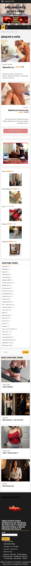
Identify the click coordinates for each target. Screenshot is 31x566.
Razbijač (4, 326)
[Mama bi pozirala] (15, 470)
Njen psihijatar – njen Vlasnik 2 (12, 420)
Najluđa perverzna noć (18, 111)
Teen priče (5, 334)
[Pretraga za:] (12, 352)
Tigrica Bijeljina (7, 387)
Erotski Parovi (6, 296)
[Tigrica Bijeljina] (15, 371)
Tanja (8, 206)
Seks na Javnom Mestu (8, 329)
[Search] (29, 27)
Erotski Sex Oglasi (8, 541)
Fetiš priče (4, 64)
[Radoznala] (15, 250)
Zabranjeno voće (6, 342)
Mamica (9, 224)
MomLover (5, 321)
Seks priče (10, 64)
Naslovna (6, 554)
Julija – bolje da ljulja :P (10, 453)
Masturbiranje (5, 315)
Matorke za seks (8, 551)
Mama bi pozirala (8, 486)
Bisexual (4, 272)
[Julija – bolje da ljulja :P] (15, 437)
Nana (7, 171)
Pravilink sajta (8, 558)
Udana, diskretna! (11, 189)
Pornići (4, 323)
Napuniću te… (13, 67)
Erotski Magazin (6, 293)
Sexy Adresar (17, 558)
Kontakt (24, 558)
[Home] (3, 27)
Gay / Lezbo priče (7, 304)
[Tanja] (15, 215)
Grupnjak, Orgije (6, 307)
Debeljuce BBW (6, 280)
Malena (4, 312)
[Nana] (15, 179)
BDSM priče (5, 269)
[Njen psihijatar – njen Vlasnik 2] (15, 404)
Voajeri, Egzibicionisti (7, 340)
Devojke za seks (6, 283)
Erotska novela (6, 288)
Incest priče (5, 310)
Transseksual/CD (6, 337)
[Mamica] (15, 232)
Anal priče (4, 266)
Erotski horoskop (6, 291)
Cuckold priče (5, 277)
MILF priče (5, 318)
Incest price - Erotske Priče (10, 549)
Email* (4, 532)
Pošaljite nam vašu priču (21, 556)
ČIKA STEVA (5, 274)
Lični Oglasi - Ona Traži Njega (11, 546)
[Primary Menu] (7, 27)
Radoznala (9, 241)
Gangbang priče (6, 302)
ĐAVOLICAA (5, 285)
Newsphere (16, 564)
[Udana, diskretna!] (15, 197)
